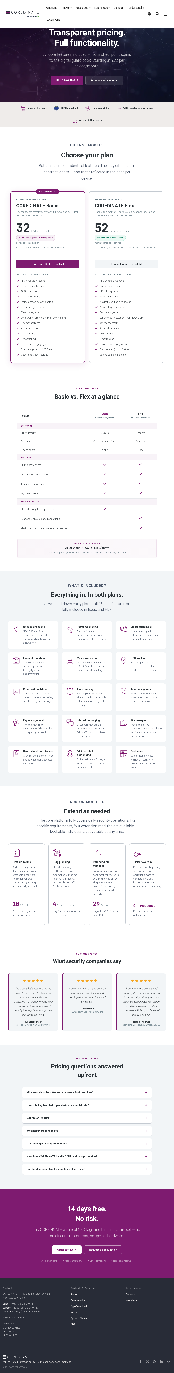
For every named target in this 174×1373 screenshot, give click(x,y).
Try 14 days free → (66, 79)
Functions (51, 7)
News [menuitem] (74, 1312)
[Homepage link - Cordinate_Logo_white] (17, 1356)
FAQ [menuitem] (73, 1324)
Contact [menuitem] (130, 1294)
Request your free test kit (126, 264)
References (101, 7)
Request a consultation (104, 80)
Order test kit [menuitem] (78, 1300)
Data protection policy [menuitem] (23, 1362)
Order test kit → (66, 1249)
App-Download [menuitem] (79, 1306)
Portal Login (53, 20)
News (66, 7)
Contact (118, 7)
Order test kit (136, 7)
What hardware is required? (43, 1130)
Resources (81, 7)
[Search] (157, 14)
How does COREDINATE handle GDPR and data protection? (62, 1156)
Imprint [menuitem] (6, 1362)
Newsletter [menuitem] (132, 1300)
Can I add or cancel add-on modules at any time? (56, 1169)
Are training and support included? (47, 1143)
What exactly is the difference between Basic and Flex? (60, 1092)
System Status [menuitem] (79, 1318)
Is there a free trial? (38, 1118)
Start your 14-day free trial (48, 264)
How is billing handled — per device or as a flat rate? (58, 1105)
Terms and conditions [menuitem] (48, 1362)
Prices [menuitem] (74, 1294)
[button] (165, 14)
